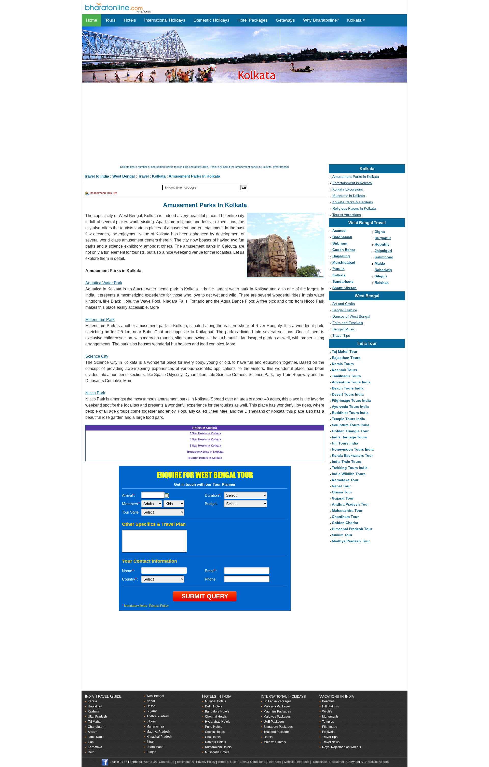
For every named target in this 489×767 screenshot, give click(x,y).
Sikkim (151, 721)
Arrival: (128, 495)
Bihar (150, 742)
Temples (328, 721)
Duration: (213, 495)
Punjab (151, 752)
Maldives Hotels (275, 742)
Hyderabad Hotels (217, 721)
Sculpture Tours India (350, 425)
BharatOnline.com (376, 762)
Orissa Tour (342, 492)
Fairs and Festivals (347, 323)
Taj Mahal (94, 721)
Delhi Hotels (213, 706)
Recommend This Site (103, 192)
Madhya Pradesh (158, 731)
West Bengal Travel (367, 223)
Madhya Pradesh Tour (351, 541)
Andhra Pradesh (157, 716)
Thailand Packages (277, 732)
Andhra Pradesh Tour (350, 504)
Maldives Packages (277, 716)
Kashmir (93, 711)
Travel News (330, 742)
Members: (131, 504)
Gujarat (151, 711)
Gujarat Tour (343, 498)
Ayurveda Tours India (350, 407)
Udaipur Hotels (215, 742)
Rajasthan (95, 706)
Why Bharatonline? (321, 20)
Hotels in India (216, 696)
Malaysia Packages (277, 706)
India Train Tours (346, 462)
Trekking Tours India (350, 468)
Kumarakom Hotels (218, 747)
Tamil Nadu (96, 737)
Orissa (150, 706)
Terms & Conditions (251, 762)
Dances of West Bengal (351, 316)
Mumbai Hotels (215, 701)
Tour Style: (131, 512)
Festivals (328, 732)
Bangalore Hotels (217, 711)
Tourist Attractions (346, 215)
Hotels (130, 20)
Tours (110, 20)
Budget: (211, 504)
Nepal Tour (341, 486)
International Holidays (164, 20)
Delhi (91, 752)
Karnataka (95, 747)
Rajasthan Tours (346, 358)
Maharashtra (155, 726)
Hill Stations (330, 706)
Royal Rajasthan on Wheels (341, 747)
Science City (96, 356)
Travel (143, 176)
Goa (91, 742)
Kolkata (355, 20)
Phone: (210, 579)
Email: (211, 571)
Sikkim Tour (342, 535)
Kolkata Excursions (347, 189)
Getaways (285, 20)
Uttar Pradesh (97, 716)
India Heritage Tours (349, 437)
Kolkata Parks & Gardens (352, 202)
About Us (150, 762)
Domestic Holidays (211, 20)
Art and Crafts (343, 304)
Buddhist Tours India (350, 413)
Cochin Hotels (215, 732)
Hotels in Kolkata (204, 428)
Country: (130, 579)
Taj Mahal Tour (344, 351)
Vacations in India (336, 696)
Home (91, 20)
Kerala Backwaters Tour (352, 455)
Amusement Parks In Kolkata (355, 176)
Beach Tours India (347, 388)
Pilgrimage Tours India (351, 400)
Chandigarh (96, 727)
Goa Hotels (213, 737)
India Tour (367, 343)
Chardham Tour (345, 517)
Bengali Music (343, 329)
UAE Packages (274, 721)
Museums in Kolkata (348, 196)
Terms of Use (227, 762)
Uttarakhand (155, 747)
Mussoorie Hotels (217, 752)
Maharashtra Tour (347, 510)
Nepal (150, 701)
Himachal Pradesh (159, 736)
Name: (128, 571)
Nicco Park (95, 393)
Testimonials (185, 762)
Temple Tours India (348, 419)
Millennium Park (100, 319)
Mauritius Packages (277, 711)
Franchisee (319, 762)
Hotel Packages (253, 20)
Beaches (328, 701)
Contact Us (166, 762)
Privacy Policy (159, 606)
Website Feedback (296, 762)
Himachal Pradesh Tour (352, 529)
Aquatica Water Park (103, 283)
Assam (92, 732)
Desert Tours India (348, 394)
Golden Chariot (345, 523)
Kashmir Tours (344, 370)
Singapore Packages (278, 727)
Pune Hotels (213, 727)
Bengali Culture (344, 310)
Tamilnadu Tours (346, 376)
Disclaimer (336, 762)
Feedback (274, 762)
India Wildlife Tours (348, 474)
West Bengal (123, 176)
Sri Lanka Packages (277, 701)
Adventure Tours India (351, 382)
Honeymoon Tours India (353, 449)
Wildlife (327, 711)
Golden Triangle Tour (350, 431)
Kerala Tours (343, 364)
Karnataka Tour (345, 480)
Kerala (92, 701)
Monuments (330, 716)
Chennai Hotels (216, 716)
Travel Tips (341, 335)
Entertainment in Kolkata (352, 183)
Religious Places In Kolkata (354, 208)
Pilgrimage (329, 727)
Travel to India (96, 176)
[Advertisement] (234, 123)
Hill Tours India (345, 443)
